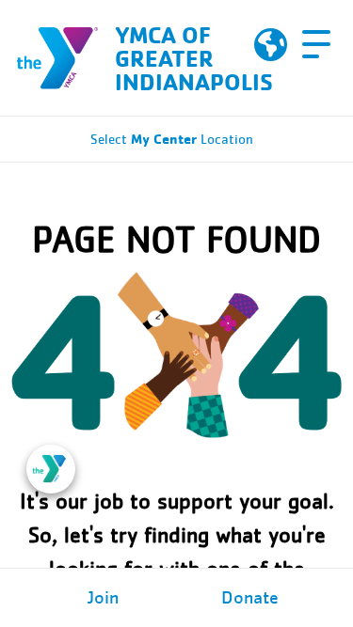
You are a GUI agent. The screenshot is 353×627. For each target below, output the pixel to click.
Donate (250, 597)
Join (103, 597)
